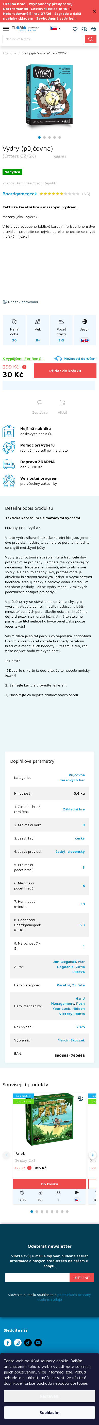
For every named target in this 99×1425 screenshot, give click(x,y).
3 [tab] (49, 137)
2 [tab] (44, 137)
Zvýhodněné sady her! (56, 18)
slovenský (76, 851)
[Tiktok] (28, 1342)
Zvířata (78, 985)
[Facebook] (7, 1342)
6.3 (82, 925)
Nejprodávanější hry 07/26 (27, 13)
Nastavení (50, 1396)
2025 (80, 1027)
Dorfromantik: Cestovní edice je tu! (36, 8)
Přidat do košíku (65, 370)
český (80, 838)
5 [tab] (60, 137)
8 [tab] (67, 1212)
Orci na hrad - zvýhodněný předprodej (37, 4)
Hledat (90, 39)
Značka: (30, 183)
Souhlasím (49, 1412)
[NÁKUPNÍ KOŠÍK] (93, 30)
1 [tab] (39, 137)
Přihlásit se (82, 1277)
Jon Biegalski (64, 961)
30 (82, 904)
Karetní (63, 985)
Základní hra (74, 809)
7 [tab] (62, 1212)
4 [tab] (55, 137)
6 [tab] (57, 1212)
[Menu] (6, 29)
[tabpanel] (49, 96)
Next (92, 1155)
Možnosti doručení (80, 358)
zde (69, 1372)
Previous (6, 1155)
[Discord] (38, 1342)
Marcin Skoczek (71, 1040)
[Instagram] (18, 1342)
